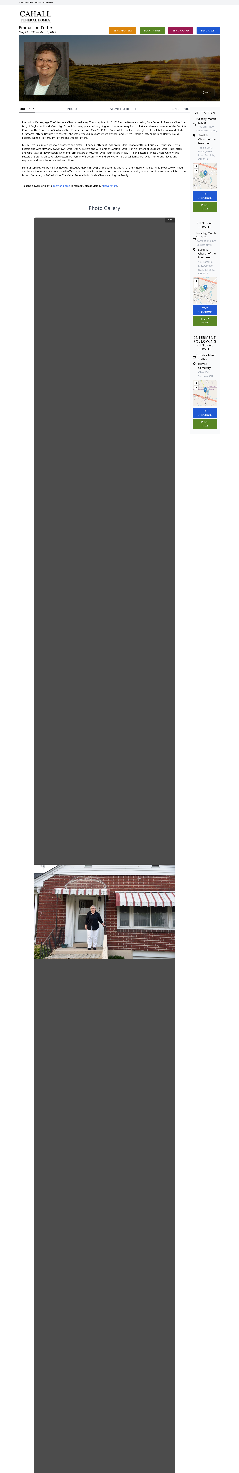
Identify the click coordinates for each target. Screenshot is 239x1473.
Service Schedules (124, 109)
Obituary (27, 109)
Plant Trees (205, 206)
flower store (110, 185)
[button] (205, 173)
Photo (72, 109)
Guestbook (180, 109)
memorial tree (61, 185)
